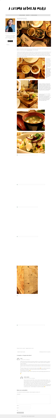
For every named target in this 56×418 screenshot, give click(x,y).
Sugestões (23, 348)
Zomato (32, 348)
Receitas (27, 15)
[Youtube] (12, 41)
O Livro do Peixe (34, 15)
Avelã (21, 358)
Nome (18, 405)
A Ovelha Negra (22, 15)
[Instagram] (10, 41)
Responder (28, 359)
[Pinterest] (8, 41)
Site (17, 410)
